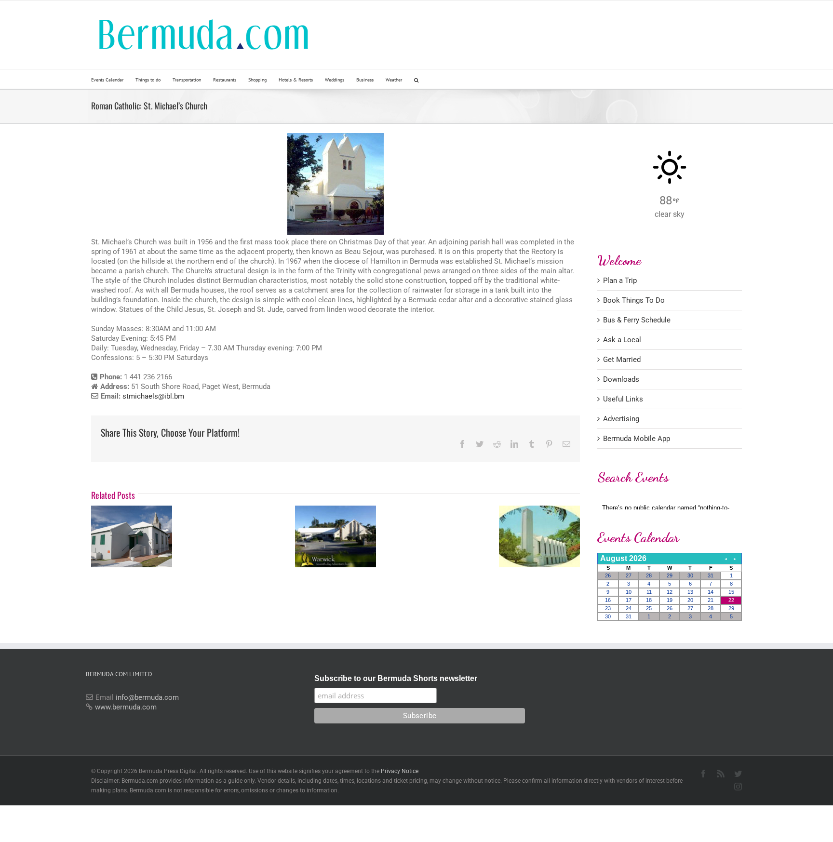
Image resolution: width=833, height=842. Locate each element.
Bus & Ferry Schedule (637, 320)
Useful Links (623, 399)
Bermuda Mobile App (636, 438)
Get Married (622, 359)
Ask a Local (622, 339)
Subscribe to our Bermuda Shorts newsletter (395, 678)
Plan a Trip (620, 280)
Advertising (621, 418)
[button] (416, 79)
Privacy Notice (399, 771)
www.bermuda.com (126, 707)
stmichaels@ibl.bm (153, 396)
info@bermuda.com (147, 697)
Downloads (621, 379)
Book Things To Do (634, 300)
